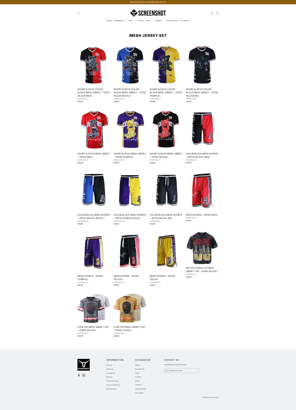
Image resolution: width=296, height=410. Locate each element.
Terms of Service (112, 385)
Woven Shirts (172, 20)
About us (109, 369)
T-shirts (140, 20)
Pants (148, 20)
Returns (109, 377)
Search (109, 365)
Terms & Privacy (112, 381)
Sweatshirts (119, 20)
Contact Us (110, 373)
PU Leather (184, 20)
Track (130, 20)
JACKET (159, 20)
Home (109, 20)
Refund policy (111, 389)
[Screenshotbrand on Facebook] (78, 375)
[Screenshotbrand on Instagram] (83, 375)
